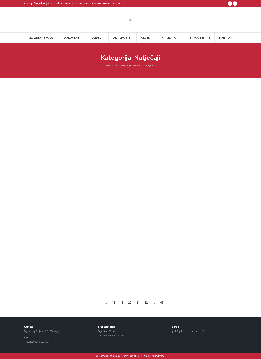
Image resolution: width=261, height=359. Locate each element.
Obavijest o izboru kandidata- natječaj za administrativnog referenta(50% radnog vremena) (91, 157)
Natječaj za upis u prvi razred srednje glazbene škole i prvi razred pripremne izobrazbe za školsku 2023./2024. (91, 106)
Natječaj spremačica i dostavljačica (44, 96)
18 (113, 302)
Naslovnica (111, 65)
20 (129, 302)
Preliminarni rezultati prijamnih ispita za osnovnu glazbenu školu (177, 93)
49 (161, 302)
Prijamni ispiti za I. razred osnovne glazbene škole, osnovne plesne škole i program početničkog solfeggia (45, 195)
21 (138, 302)
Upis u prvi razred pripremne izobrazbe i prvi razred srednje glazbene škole (177, 234)
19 (121, 302)
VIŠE (43, 110)
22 (146, 302)
